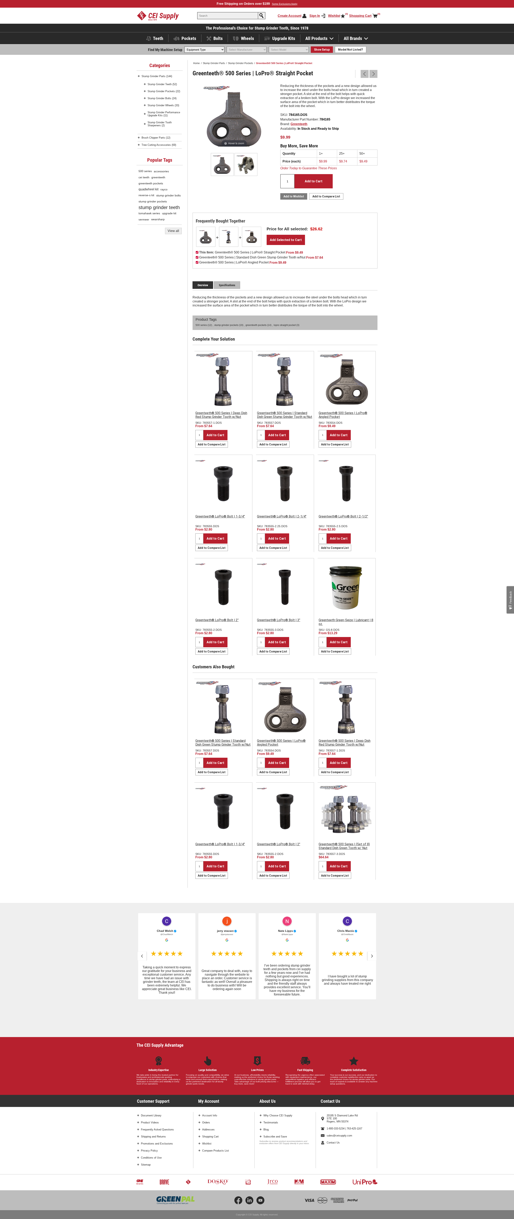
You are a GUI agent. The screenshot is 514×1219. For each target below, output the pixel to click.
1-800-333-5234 (336, 1097)
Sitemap (146, 1133)
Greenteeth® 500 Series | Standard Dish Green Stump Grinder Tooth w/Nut (284, 415)
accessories (161, 171)
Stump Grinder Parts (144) (157, 76)
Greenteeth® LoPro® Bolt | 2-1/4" (281, 516)
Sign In (314, 15)
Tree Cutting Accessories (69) (159, 144)
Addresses (208, 1098)
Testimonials (270, 1091)
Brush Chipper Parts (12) (156, 137)
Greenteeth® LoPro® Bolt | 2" (217, 620)
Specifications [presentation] (227, 285)
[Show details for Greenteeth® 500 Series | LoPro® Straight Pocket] (205, 236)
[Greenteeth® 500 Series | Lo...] (365, 74)
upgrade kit (169, 213)
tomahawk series (149, 213)
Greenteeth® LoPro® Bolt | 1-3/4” (220, 516)
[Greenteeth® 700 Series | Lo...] (373, 74)
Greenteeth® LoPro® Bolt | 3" (278, 620)
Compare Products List (215, 1119)
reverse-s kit (146, 195)
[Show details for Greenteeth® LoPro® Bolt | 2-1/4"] (285, 484)
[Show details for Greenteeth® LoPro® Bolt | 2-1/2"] (346, 484)
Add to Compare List (211, 444)
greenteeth (158, 177)
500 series (201, 325)
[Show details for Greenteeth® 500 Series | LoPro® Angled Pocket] (251, 236)
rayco (163, 189)
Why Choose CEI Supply (277, 1084)
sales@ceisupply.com (339, 1104)
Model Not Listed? (350, 49)
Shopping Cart (210, 1105)
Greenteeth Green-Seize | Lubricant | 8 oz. (346, 622)
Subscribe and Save (275, 1105)
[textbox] (228, 15)
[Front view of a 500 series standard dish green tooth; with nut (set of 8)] (346, 811)
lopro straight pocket (285, 325)
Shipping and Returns (153, 1105)
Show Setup (322, 49)
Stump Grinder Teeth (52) (162, 84)
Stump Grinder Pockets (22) (164, 91)
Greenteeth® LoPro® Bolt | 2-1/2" (343, 516)
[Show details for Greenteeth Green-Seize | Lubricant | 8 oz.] (346, 587)
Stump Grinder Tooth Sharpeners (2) (160, 124)
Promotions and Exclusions (157, 1112)
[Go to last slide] (142, 956)
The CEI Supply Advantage (160, 1014)
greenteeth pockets (256, 325)
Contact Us (333, 1111)
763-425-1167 (354, 1097)
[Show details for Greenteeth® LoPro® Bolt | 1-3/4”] (223, 484)
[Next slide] (372, 956)
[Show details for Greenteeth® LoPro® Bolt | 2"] (223, 587)
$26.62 (316, 229)
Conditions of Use (151, 1126)
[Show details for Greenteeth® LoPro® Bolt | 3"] (285, 587)
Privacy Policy (149, 1119)
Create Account (289, 15)
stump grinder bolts (168, 195)
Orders (206, 1091)
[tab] (203, 285)
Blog (266, 1098)
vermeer (144, 219)
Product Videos (150, 1091)
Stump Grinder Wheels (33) (163, 105)
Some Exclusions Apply (284, 4)
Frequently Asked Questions (157, 1098)
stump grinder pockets (226, 325)
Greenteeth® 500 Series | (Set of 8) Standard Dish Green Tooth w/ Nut (344, 846)
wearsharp (158, 219)
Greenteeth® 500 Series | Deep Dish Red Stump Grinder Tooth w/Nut (221, 415)
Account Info (209, 1084)
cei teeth (144, 177)
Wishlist (206, 1112)
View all (173, 231)
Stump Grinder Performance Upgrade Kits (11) (164, 114)
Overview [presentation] (203, 285)
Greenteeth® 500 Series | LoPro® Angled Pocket (343, 415)
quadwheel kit (148, 189)
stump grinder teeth (159, 207)
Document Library (151, 1084)
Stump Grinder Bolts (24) (162, 98)
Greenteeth (299, 124)
